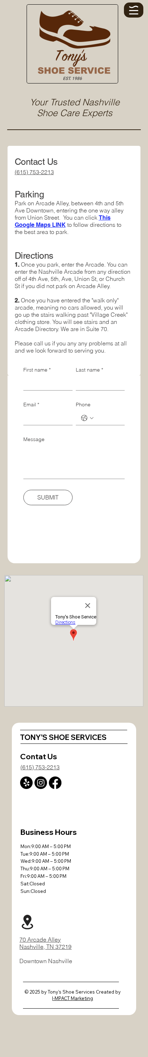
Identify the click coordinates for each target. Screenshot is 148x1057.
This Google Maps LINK (63, 221)
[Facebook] (55, 782)
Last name (89, 370)
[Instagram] (40, 782)
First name (37, 370)
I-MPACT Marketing (72, 998)
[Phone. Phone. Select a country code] (87, 418)
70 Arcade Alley (40, 939)
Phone (83, 404)
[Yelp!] (26, 782)
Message (34, 439)
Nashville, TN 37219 (45, 946)
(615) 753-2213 (34, 172)
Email (31, 404)
